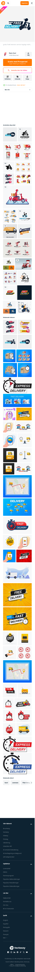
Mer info (7, 88)
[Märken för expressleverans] (10, 449)
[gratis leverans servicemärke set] (8, 204)
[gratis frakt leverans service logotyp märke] (10, 133)
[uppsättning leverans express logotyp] (10, 356)
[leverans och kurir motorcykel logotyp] (8, 180)
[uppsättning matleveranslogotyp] (17, 165)
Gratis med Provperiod (17, 62)
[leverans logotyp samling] (11, 192)
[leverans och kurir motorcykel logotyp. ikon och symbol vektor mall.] (10, 148)
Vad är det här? (21, 85)
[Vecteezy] (3, 3)
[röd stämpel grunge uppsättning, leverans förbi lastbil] (10, 877)
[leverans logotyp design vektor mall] (8, 331)
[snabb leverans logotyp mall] (10, 268)
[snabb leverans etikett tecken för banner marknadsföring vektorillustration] (10, 298)
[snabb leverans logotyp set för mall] (17, 386)
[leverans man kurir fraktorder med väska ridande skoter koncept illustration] (10, 414)
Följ (28, 55)
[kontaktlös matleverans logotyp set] (11, 216)
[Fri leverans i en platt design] (10, 283)
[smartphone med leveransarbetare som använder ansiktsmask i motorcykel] (17, 234)
